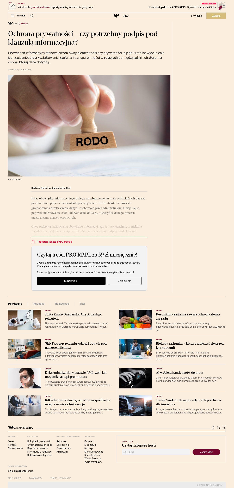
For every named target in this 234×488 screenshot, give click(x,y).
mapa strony (14, 478)
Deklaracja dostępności (39, 455)
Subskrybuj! (71, 281)
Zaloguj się (124, 281)
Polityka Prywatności (38, 441)
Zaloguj (216, 15)
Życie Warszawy (93, 462)
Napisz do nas (15, 448)
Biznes (24, 23)
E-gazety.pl (90, 444)
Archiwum (62, 451)
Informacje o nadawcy (39, 451)
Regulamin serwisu (37, 448)
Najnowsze (62, 303)
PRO (126, 15)
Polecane (39, 303)
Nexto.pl (88, 448)
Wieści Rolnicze (92, 458)
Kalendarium (35, 478)
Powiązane (15, 303)
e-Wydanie (196, 15)
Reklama (61, 441)
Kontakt (12, 444)
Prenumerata (64, 448)
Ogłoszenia (63, 444)
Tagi (82, 303)
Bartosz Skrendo (41, 188)
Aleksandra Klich (61, 188)
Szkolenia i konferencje (20, 470)
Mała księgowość (93, 451)
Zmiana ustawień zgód (39, 444)
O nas (11, 441)
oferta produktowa (60, 478)
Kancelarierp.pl (92, 455)
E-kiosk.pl (89, 441)
